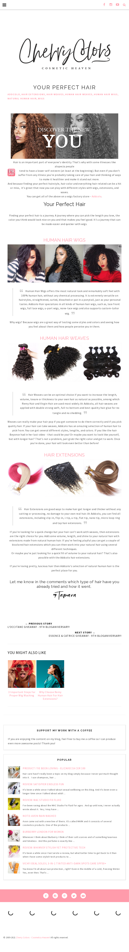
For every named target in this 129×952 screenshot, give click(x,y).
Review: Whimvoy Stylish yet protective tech (54, 847)
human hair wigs (106, 94)
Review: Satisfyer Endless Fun (43, 784)
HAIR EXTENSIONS (64, 454)
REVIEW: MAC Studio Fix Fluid (42, 800)
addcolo (14, 94)
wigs (41, 98)
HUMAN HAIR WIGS (65, 240)
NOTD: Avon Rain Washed (39, 815)
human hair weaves (79, 94)
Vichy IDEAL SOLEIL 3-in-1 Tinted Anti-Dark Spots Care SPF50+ (64, 863)
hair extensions (33, 94)
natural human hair (22, 98)
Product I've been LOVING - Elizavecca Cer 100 (54, 768)
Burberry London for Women (43, 831)
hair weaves (55, 94)
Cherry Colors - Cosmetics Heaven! (33, 937)
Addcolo (97, 196)
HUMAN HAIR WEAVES (64, 338)
